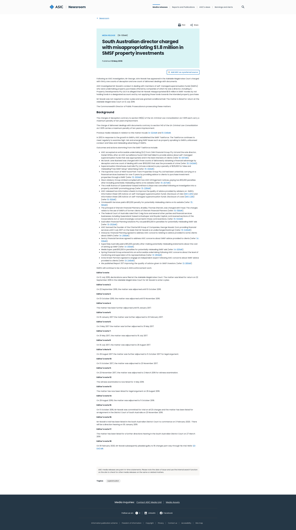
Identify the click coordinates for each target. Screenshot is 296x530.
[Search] (243, 7)
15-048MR (166, 132)
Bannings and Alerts (224, 7)
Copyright (150, 523)
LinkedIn (152, 513)
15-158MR (178, 210)
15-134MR (178, 219)
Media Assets (173, 502)
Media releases (160, 7)
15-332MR (149, 169)
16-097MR (183, 157)
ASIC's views (204, 7)
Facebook (168, 513)
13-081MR (187, 263)
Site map (199, 523)
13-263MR (156, 255)
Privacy (161, 523)
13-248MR (129, 260)
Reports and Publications (183, 7)
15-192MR (111, 199)
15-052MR (111, 224)
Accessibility (186, 523)
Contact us (172, 523)
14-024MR (152, 132)
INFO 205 (189, 194)
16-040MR (191, 163)
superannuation (113, 481)
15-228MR (145, 188)
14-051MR (129, 246)
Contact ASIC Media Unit (149, 502)
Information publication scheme (104, 523)
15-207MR (165, 182)
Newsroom (104, 18)
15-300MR (136, 177)
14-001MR (178, 249)
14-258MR (123, 235)
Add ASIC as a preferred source (184, 72)
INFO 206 (189, 196)
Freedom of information (131, 523)
